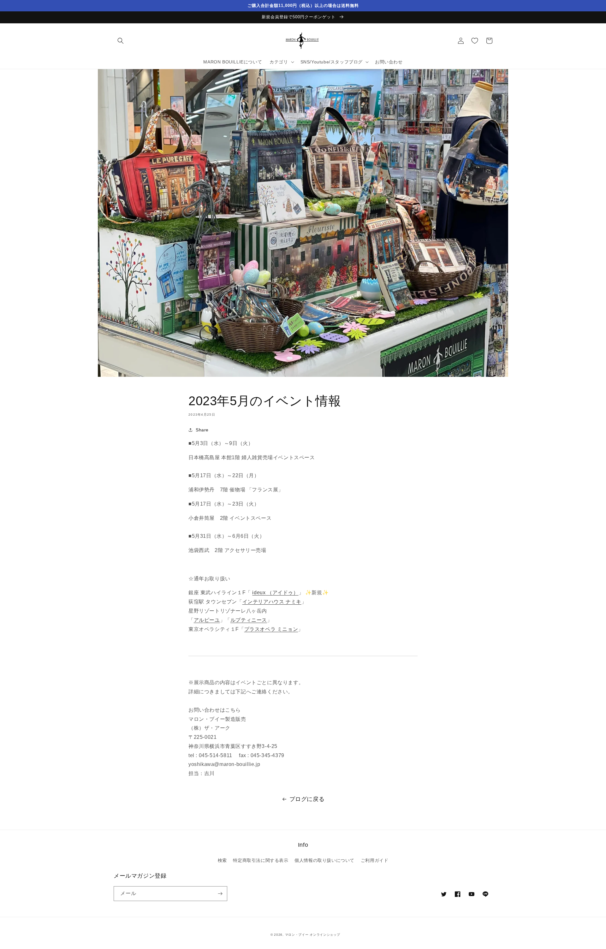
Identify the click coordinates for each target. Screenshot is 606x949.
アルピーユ (207, 620)
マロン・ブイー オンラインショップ (312, 934)
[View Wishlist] (475, 41)
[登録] (220, 893)
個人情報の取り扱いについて (324, 860)
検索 (222, 860)
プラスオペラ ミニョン (271, 629)
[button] (121, 41)
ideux (275, 592)
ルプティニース (248, 620)
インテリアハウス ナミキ (271, 601)
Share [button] (202, 429)
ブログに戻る (307, 799)
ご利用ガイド (375, 860)
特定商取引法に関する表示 (260, 860)
